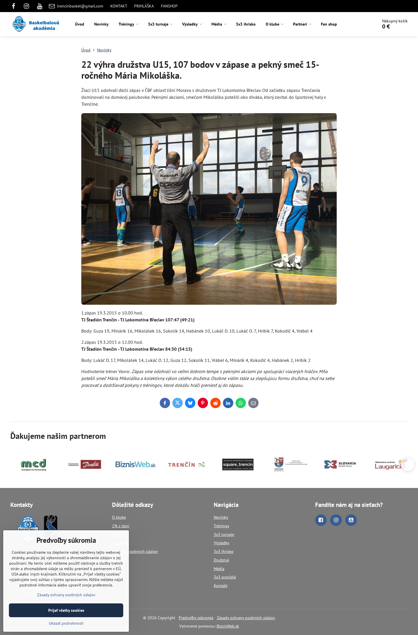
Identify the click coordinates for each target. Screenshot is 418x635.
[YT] (39, 6)
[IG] (26, 6)
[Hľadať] (357, 24)
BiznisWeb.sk (228, 626)
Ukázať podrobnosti (66, 623)
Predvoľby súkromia (196, 617)
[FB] (15, 6)
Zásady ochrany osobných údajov (246, 617)
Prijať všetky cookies (66, 610)
